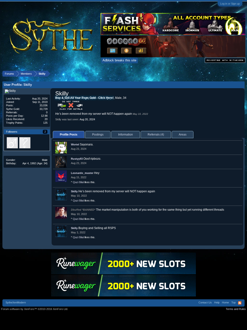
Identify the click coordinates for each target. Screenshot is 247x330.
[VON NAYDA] (24, 142)
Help (217, 302)
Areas (182, 134)
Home (225, 302)
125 (45, 122)
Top (233, 302)
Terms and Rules (236, 309)
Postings (97, 134)
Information (125, 134)
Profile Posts (68, 134)
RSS (239, 303)
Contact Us (205, 302)
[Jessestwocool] (12, 142)
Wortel (75, 144)
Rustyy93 (77, 158)
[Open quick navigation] (241, 73)
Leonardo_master (82, 173)
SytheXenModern (16, 302)
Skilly (74, 191)
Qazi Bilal (78, 182)
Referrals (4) (156, 134)
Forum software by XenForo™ (34, 309)
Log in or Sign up (230, 3)
